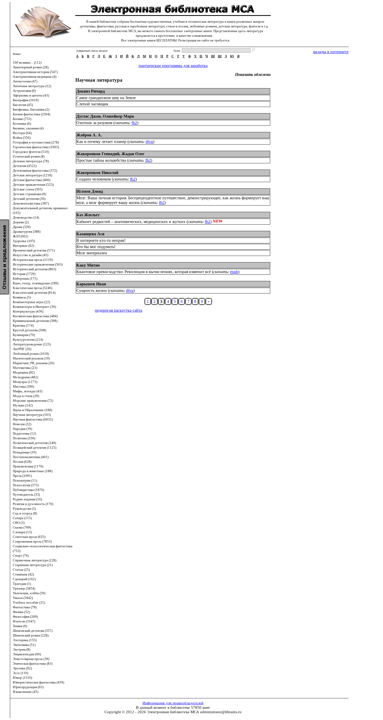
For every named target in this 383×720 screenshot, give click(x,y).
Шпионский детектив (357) (32, 631)
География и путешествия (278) (36, 142)
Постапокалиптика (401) (30, 457)
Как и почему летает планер (101, 141)
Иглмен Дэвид (89, 191)
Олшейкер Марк (118, 116)
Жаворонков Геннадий (97, 154)
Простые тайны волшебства (101, 160)
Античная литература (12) (32, 86)
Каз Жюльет (88, 215)
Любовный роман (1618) (31, 354)
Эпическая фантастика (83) (32, 663)
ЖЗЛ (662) (20, 236)
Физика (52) (21, 612)
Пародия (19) (22, 429)
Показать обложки (253, 74)
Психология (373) (26, 485)
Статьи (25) (21, 570)
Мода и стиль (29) (26, 396)
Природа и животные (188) (32, 471)
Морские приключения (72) (33, 401)
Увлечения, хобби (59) (29, 593)
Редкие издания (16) (27, 499)
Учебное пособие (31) (29, 602)
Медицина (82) (24, 372)
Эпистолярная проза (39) (31, 659)
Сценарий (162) (24, 579)
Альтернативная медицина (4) (34, 77)
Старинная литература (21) (33, 565)
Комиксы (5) (22, 297)
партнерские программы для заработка (173, 65)
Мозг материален (91, 253)
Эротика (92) (22, 668)
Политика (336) (24, 438)
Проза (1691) (22, 476)
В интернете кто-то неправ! (101, 240)
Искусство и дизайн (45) (30, 255)
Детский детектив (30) (29, 199)
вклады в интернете (331, 52)
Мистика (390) (23, 386)
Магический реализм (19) (31, 358)
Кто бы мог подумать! (95, 246)
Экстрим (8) (21, 649)
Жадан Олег (132, 154)
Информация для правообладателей (173, 703)
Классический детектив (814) (34, 293)
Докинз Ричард (90, 91)
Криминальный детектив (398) (35, 321)
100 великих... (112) (27, 62)
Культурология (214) (28, 339)
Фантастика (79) (24, 607)
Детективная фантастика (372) (35, 170)
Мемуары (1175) (25, 382)
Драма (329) (21, 227)
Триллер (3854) (24, 588)
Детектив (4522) (24, 166)
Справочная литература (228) (34, 560)
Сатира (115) (22, 518)
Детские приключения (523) (33, 185)
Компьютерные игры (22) (31, 302)
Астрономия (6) (24, 91)
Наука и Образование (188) (32, 410)
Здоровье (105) (24, 241)
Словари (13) (22, 532)
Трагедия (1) (22, 584)
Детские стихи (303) (27, 189)
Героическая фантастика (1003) (36, 147)
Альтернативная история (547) (35, 72)
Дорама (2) (21, 222)
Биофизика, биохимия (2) (31, 109)
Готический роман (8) (29, 156)
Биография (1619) (26, 100)
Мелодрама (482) (25, 377)
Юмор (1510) (22, 678)
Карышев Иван (91, 284)
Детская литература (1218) (32, 175)
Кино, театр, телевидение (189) (35, 283)
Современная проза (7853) (32, 541)
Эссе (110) (20, 673)
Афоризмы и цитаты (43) (31, 95)
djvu (149, 141)
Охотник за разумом (94, 123)
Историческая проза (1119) (33, 260)
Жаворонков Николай (97, 172)
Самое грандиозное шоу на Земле (106, 97)
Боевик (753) (22, 119)
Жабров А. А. (89, 135)
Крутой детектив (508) (29, 330)
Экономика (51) (24, 645)
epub (234, 271)
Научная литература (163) (32, 415)
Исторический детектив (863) (34, 269)
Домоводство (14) (26, 217)
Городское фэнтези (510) (31, 152)
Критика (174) (23, 325)
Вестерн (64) (22, 133)
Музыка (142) (23, 405)
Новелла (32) (22, 424)
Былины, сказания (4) (28, 128)
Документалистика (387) (31, 203)
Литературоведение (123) (32, 344)
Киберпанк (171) (25, 278)
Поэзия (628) (22, 462)
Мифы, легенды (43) (27, 391)
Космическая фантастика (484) (35, 316)
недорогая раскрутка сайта (118, 310)
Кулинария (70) (24, 335)
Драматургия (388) (26, 231)
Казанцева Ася (90, 234)
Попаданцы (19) (24, 452)
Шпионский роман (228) (30, 635)
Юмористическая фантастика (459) (38, 682)
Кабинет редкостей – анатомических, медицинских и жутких (131, 221)
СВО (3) (18, 523)
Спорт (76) (21, 555)
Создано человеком (93, 179)
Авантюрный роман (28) (30, 67)
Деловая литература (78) (31, 161)
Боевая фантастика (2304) (31, 114)
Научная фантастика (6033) (33, 419)
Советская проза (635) (29, 537)
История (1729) (24, 274)
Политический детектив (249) (34, 443)
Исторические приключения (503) (38, 264)
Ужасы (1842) (23, 598)
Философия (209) (25, 617)
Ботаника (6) (22, 123)
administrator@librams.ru (221, 712)
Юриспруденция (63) (28, 687)
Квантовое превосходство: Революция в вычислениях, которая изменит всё (143, 271)
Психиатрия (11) (25, 480)
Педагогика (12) (24, 433)
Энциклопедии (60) (27, 654)
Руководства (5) (24, 509)
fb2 (134, 123)
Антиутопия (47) (25, 81)
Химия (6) (20, 626)
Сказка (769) (22, 527)
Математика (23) (25, 368)
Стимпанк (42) (23, 574)
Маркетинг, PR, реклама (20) (33, 363)
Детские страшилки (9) (29, 194)
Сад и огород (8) (25, 513)
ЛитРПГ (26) (22, 349)
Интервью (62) (23, 246)
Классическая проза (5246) (32, 288)
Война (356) (21, 138)
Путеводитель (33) (26, 494)
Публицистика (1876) (28, 490)
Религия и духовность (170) (33, 504)
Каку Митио (88, 265)
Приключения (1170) (28, 466)
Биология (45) (23, 105)
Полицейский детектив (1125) (34, 447)
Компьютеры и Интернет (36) (34, 307)
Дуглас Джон (88, 116)
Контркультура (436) (28, 311)
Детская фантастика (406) (31, 180)
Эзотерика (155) (24, 640)
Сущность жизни (91, 290)
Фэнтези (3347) (24, 621)
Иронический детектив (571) (34, 250)
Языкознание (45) (25, 692)
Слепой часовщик (92, 104)
